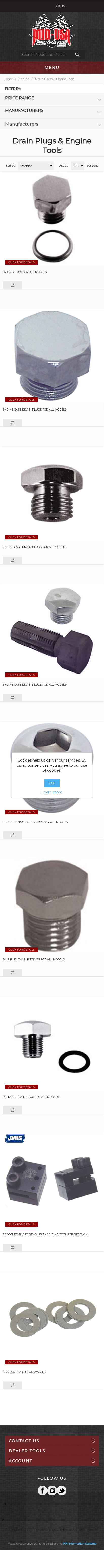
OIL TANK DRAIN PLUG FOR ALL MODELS (31, 1097)
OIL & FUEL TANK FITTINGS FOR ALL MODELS (34, 959)
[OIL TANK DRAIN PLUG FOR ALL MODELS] (52, 1043)
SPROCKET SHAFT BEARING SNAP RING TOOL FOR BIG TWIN (45, 1234)
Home (8, 79)
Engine (24, 79)
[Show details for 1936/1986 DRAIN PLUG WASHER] (52, 1318)
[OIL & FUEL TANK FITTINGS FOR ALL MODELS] (52, 906)
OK (52, 783)
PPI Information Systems (79, 1543)
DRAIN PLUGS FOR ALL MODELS (25, 272)
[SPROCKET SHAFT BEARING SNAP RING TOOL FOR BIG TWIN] (52, 1181)
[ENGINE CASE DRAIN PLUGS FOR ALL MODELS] (52, 356)
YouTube (61, 1490)
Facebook (42, 1490)
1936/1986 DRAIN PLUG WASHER (25, 1372)
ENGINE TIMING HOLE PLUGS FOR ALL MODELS (35, 822)
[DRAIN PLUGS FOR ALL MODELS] (52, 219)
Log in (59, 6)
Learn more (52, 792)
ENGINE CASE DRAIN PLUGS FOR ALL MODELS (34, 409)
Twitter (52, 1490)
